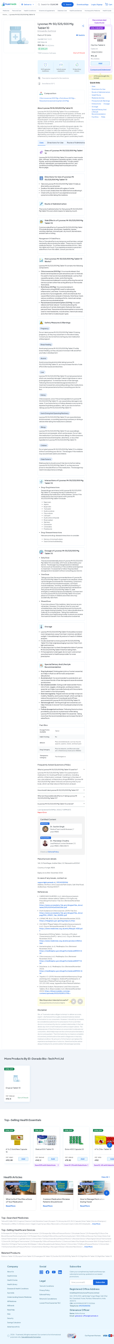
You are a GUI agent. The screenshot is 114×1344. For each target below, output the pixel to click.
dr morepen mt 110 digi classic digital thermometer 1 (20, 1233)
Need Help (11, 1310)
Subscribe (100, 1282)
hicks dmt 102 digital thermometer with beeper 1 (20, 1244)
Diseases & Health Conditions (17, 1289)
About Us (10, 1272)
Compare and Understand (100, 70)
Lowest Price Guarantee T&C (50, 1303)
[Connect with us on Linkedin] (60, 1272)
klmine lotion (24, 1224)
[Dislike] (80, 1001)
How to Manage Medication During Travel (92, 1200)
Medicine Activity (98, 98)
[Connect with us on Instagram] (41, 1272)
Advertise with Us (13, 1327)
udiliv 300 (12, 1221)
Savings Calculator (14, 1322)
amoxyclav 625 (64, 1221)
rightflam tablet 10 (105, 1256)
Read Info (81, 35)
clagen (33, 1224)
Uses (41, 142)
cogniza (20, 1221)
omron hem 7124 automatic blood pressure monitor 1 (52, 1239)
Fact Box (95, 117)
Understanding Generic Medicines (19, 1297)
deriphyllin (86, 1224)
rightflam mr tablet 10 (89, 1256)
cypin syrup (41, 1224)
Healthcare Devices (76, 10)
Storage (95, 107)
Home (5, 14)
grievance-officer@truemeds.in (86, 1316)
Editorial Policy (53, 852)
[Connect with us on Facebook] (47, 1272)
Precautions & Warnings (101, 101)
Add (23, 1159)
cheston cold (30, 1221)
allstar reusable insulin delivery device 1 (53, 1244)
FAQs (103, 117)
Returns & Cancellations (48, 1299)
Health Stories (12, 1280)
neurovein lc (56, 1224)
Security (10, 1318)
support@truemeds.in (46, 882)
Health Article (12, 1276)
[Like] (73, 1001)
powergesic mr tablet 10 (43, 1256)
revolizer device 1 (79, 1239)
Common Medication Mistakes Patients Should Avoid (56, 1200)
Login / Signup (96, 4)
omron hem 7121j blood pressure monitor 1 (83, 1244)
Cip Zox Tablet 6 (98, 45)
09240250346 (62, 882)
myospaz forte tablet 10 (25, 1256)
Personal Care (16, 10)
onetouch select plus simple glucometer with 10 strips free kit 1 (86, 1241)
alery (48, 1224)
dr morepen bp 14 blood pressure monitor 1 (56, 1233)
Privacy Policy (45, 1290)
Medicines (6, 10)
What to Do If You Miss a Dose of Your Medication (19, 1200)
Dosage (107, 104)
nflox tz (15, 1224)
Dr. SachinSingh (57, 826)
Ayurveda (10, 1293)
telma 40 (4, 1221)
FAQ (8, 1314)
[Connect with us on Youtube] (54, 1272)
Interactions (96, 104)
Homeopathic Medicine (92, 10)
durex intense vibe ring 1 (41, 1247)
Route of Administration (77, 142)
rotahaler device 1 (79, 1233)
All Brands (10, 1305)
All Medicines (11, 1301)
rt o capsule (76, 1221)
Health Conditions (30, 10)
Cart (110, 4)
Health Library (12, 1284)
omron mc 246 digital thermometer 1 (16, 1241)
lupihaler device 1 (25, 1239)
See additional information (31, 1337)
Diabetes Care (62, 10)
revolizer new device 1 (74, 1247)
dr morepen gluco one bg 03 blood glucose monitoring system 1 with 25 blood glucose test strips (65, 1236)
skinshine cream (42, 1221)
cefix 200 (78, 1224)
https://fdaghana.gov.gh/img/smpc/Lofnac (57, 921)
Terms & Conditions (47, 1286)
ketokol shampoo (98, 1221)
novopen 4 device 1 (58, 1247)
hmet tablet (86, 1221)
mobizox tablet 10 (8, 1256)
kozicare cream (67, 1224)
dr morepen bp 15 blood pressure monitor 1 (46, 1241)
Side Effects (96, 95)
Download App (83, 4)
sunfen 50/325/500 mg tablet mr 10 (66, 1256)
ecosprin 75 (53, 1221)
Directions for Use (55, 142)
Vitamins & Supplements (47, 10)
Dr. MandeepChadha (59, 841)
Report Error (42, 812)
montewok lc (6, 1224)
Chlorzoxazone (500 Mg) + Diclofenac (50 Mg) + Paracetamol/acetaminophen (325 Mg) (57, 99)
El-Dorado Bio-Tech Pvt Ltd (47, 31)
